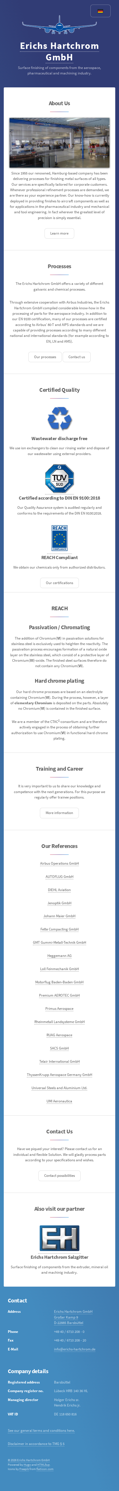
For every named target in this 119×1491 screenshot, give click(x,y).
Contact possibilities (59, 1175)
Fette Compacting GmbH (59, 929)
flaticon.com (44, 1469)
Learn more (59, 233)
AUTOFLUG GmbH (59, 876)
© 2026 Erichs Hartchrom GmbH (29, 1460)
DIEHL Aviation (59, 889)
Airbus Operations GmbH (59, 863)
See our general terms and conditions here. (41, 1430)
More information (59, 812)
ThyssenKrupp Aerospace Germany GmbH (59, 1074)
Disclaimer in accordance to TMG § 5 (36, 1443)
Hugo (27, 1465)
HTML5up (43, 1465)
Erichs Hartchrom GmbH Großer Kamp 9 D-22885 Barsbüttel (73, 1317)
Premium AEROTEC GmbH (59, 995)
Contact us (76, 356)
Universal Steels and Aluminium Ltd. (59, 1087)
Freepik (24, 1469)
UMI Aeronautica (59, 1101)
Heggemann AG (59, 955)
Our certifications (59, 582)
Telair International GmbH (59, 1061)
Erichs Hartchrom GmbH (59, 51)
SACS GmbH (59, 1048)
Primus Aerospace (59, 1008)
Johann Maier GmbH (59, 916)
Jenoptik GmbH (59, 903)
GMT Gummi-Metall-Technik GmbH (59, 942)
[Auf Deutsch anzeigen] (100, 11)
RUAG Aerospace (59, 1035)
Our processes (45, 356)
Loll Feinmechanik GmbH (59, 968)
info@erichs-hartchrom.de (74, 1349)
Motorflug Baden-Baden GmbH (59, 982)
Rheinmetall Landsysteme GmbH (59, 1021)
